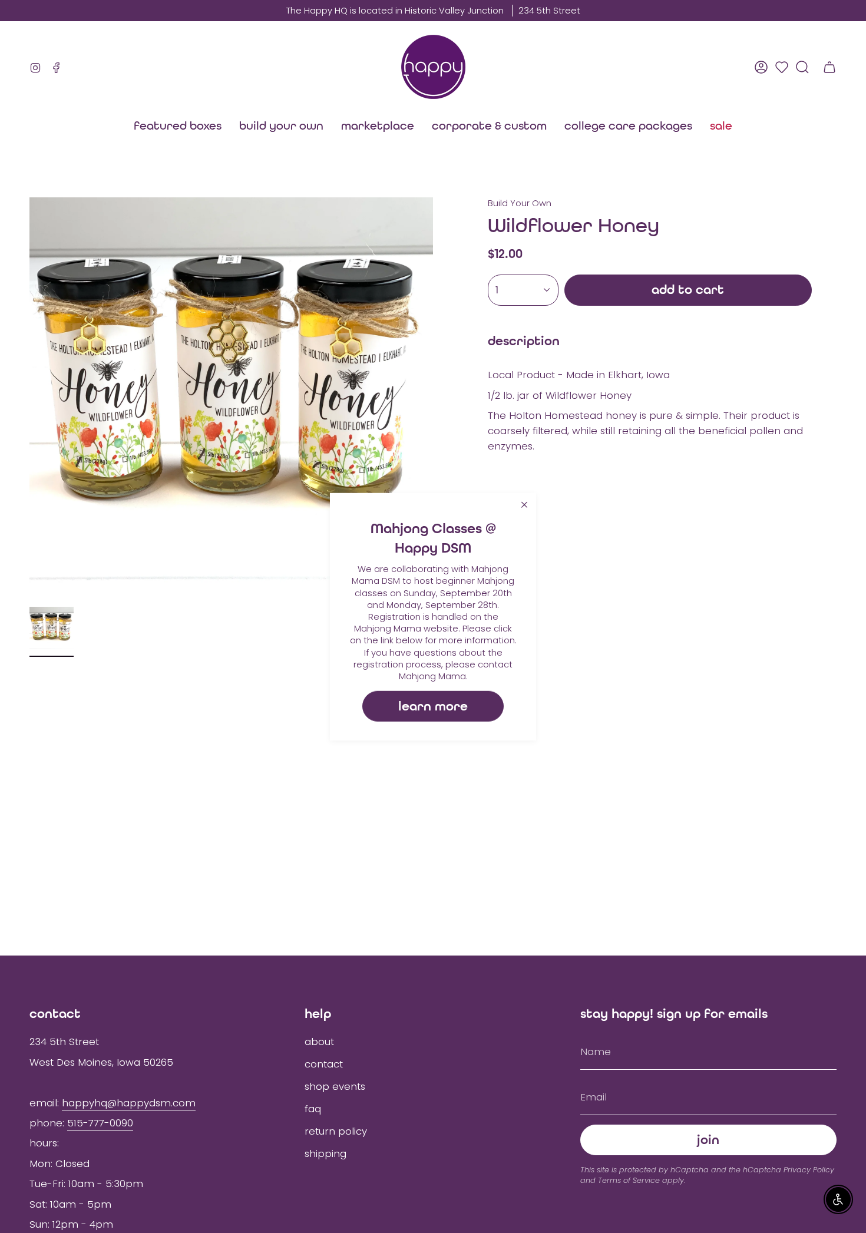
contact (324, 1064)
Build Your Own (519, 203)
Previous (29, 399)
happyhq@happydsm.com (129, 1103)
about (319, 1041)
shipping (325, 1153)
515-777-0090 (100, 1123)
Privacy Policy (809, 1170)
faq (313, 1109)
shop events (335, 1086)
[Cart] (829, 67)
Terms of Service (629, 1180)
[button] (377, 125)
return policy (336, 1131)
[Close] (524, 504)
